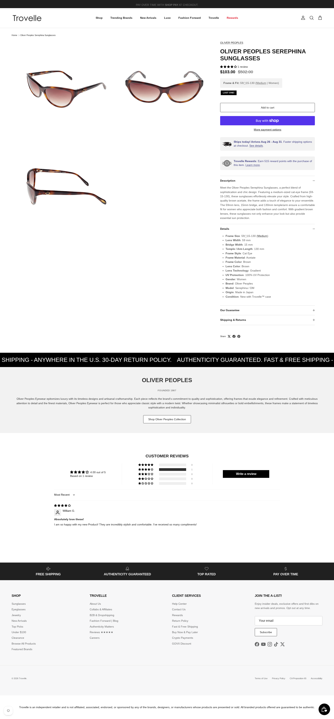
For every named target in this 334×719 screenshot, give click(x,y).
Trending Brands (121, 17)
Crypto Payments (182, 637)
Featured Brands (22, 649)
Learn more (252, 165)
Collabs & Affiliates (101, 609)
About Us (95, 603)
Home (14, 35)
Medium (261, 83)
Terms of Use (261, 678)
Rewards (232, 17)
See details (256, 145)
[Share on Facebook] (234, 336)
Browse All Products (24, 643)
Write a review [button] (246, 474)
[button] (229, 66)
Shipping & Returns (233, 319)
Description (227, 180)
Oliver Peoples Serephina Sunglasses (38, 35)
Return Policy (180, 620)
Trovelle (214, 17)
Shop (99, 17)
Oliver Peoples (231, 42)
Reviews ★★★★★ (101, 632)
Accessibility (316, 678)
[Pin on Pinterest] (238, 336)
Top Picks (17, 626)
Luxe (167, 17)
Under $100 (19, 632)
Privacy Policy (278, 678)
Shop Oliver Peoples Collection (167, 419)
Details (224, 228)
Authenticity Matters (102, 626)
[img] (62, 505)
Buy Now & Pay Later (185, 632)
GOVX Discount (181, 643)
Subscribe (266, 632)
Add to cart (267, 107)
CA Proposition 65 (298, 678)
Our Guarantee (229, 310)
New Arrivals (148, 17)
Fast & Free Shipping (185, 626)
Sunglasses (19, 603)
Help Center (179, 603)
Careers (95, 637)
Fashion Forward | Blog (104, 620)
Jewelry (16, 615)
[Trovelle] (27, 18)
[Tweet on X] (229, 336)
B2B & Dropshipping (102, 615)
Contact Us (179, 609)
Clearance (18, 637)
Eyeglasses (19, 609)
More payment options (267, 129)
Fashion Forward (189, 17)
